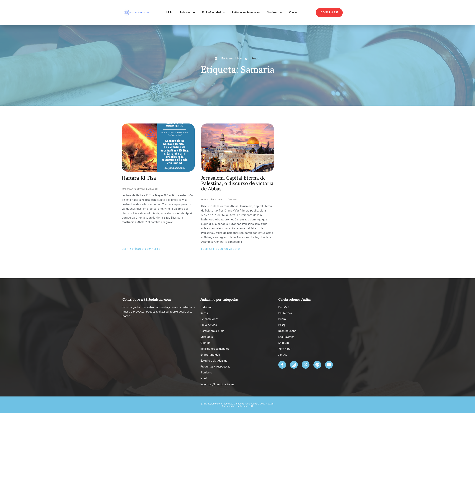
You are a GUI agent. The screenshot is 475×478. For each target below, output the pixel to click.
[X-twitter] (305, 365)
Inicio (169, 12)
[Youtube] (329, 365)
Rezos (255, 58)
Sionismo (272, 12)
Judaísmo (185, 12)
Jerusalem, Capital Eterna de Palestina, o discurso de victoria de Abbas (237, 183)
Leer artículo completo (141, 249)
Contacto (294, 12)
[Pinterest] (317, 365)
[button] (329, 12)
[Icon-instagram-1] (294, 365)
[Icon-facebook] (282, 365)
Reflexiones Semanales (246, 12)
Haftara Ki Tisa (139, 178)
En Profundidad (211, 12)
